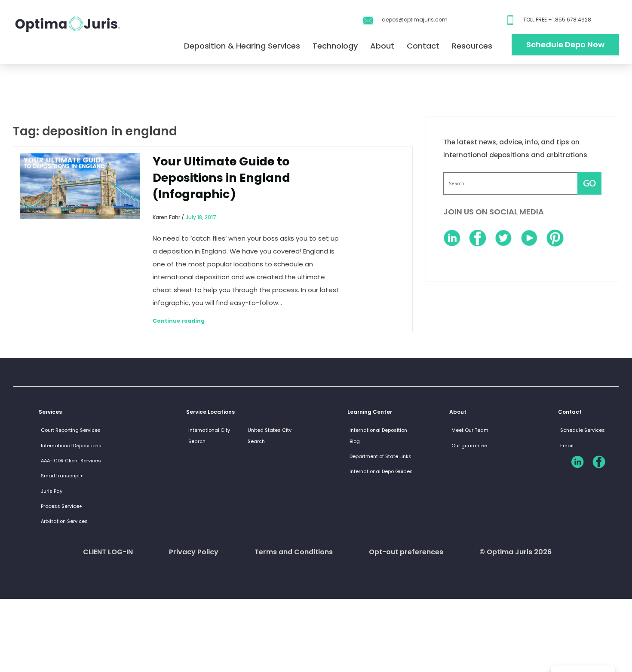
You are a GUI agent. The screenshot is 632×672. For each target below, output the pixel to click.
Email (567, 445)
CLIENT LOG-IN (108, 552)
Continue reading (179, 320)
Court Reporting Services (71, 430)
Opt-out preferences (406, 552)
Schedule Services (582, 430)
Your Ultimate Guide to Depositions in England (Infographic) (221, 177)
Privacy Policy (193, 552)
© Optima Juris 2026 (515, 552)
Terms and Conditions (294, 552)
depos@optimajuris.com (415, 19)
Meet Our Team (469, 430)
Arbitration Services (64, 521)
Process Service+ (61, 506)
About (382, 45)
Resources (472, 45)
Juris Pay (51, 491)
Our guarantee (469, 445)
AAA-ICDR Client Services (71, 460)
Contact (423, 45)
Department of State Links (380, 456)
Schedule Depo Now (565, 44)
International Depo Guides (381, 471)
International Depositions (71, 445)
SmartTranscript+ (62, 475)
